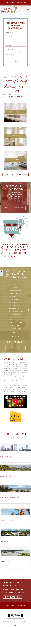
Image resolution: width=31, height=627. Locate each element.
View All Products (15, 174)
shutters (15, 112)
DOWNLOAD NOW (12, 597)
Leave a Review (15, 348)
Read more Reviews (15, 342)
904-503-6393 (21, 3)
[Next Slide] (28, 310)
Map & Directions (14, 208)
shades (15, 160)
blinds (15, 136)
